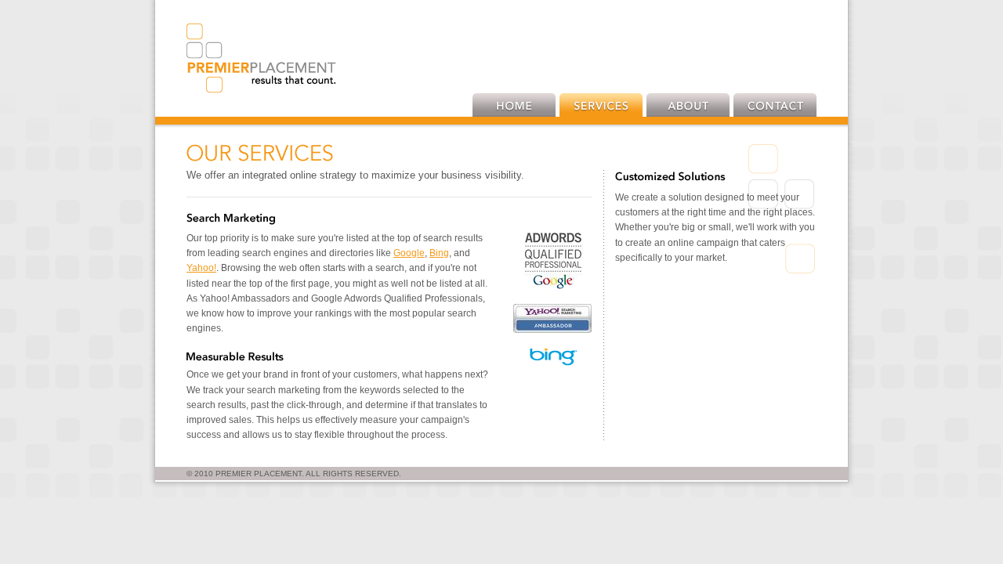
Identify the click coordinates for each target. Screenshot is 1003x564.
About (688, 105)
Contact (775, 105)
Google (409, 253)
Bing (439, 253)
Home (514, 105)
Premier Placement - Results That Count (261, 58)
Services (601, 105)
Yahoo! (201, 267)
